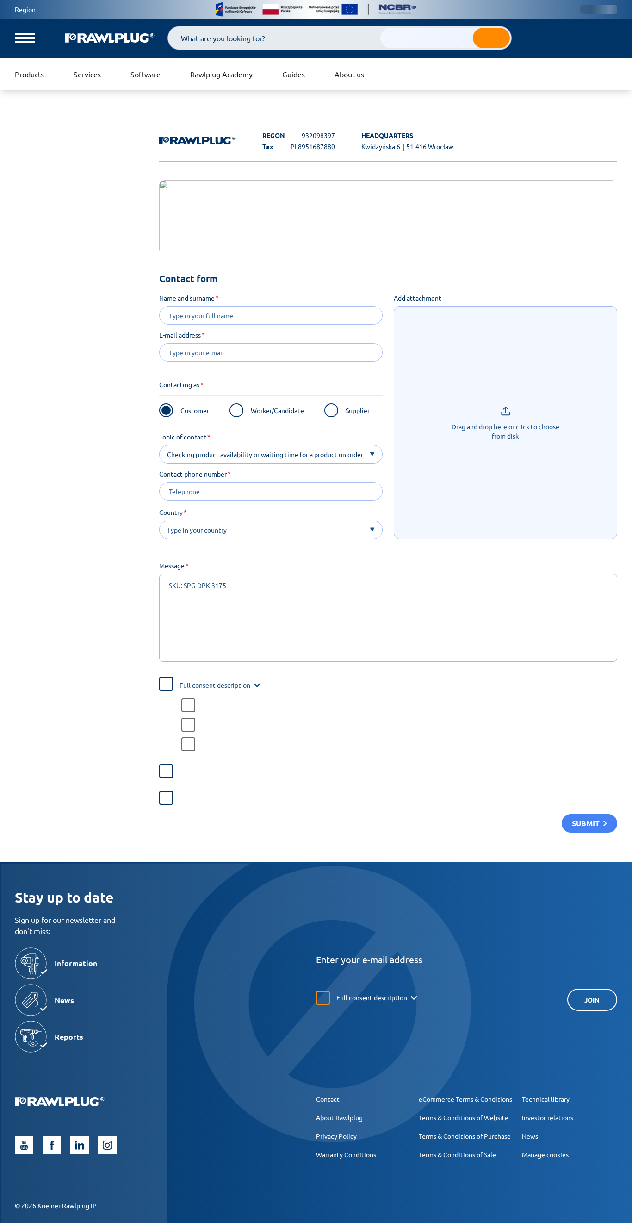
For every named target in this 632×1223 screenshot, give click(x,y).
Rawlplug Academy (221, 74)
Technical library (546, 1099)
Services (87, 74)
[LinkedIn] (79, 1145)
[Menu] (25, 38)
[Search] (491, 38)
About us (349, 74)
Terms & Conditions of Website (463, 1117)
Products (29, 74)
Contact (328, 1099)
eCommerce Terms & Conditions (465, 1099)
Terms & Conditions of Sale (457, 1154)
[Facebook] (52, 1145)
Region (25, 9)
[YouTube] (24, 1145)
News (530, 1136)
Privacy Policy (336, 1136)
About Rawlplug (339, 1117)
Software (145, 74)
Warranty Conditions (346, 1154)
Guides (293, 74)
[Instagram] (107, 1145)
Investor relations (547, 1117)
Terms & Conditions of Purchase (465, 1136)
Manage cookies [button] (545, 1154)
